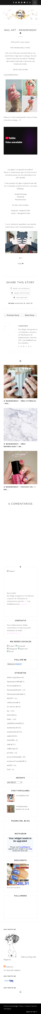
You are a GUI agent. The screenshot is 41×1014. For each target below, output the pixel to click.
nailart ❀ (29, 303)
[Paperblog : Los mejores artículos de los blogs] (9, 982)
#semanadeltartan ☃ (15, 690)
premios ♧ (11, 753)
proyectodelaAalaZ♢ (14, 757)
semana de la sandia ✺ (15, 761)
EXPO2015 (11, 715)
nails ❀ (9, 744)
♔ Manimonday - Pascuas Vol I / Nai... (20, 488)
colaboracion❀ (12, 702)
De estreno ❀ (12, 707)
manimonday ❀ (13, 732)
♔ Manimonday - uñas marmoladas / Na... (15, 445)
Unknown (23, 326)
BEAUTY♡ (11, 698)
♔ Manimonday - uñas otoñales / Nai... (20, 402)
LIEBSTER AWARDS (14, 723)
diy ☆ (9, 711)
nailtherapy (11, 749)
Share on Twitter (22, 293)
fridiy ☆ (10, 719)
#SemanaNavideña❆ (15, 694)
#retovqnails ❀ (13, 686)
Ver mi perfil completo (12, 970)
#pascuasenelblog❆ (14, 682)
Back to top (31, 1012)
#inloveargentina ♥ (14, 677)
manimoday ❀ (19, 303)
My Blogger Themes (17, 1006)
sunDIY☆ (10, 765)
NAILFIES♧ (11, 740)
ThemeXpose (7, 1009)
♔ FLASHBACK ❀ (22, 796)
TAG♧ (9, 769)
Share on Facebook (21, 288)
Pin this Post (22, 297)
